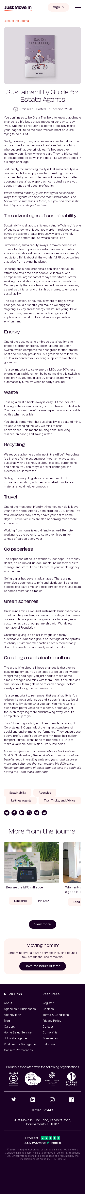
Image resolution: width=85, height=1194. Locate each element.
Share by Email (44, 813)
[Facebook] (71, 1099)
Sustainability (17, 792)
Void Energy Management (21, 1044)
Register (48, 1003)
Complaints (50, 1032)
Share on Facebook (14, 813)
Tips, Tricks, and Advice (60, 800)
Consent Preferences (18, 1050)
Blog (7, 1020)
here (44, 205)
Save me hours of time (42, 966)
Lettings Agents (21, 800)
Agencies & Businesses (20, 1009)
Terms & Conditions (55, 1015)
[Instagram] (52, 1099)
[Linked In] (33, 1099)
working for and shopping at (22, 281)
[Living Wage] (33, 1078)
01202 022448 (42, 1110)
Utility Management (16, 1038)
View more (42, 924)
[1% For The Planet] (71, 1078)
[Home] (18, 8)
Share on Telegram (37, 813)
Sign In (58, 7)
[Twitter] (13, 1099)
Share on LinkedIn (22, 813)
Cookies (48, 1009)
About (8, 1003)
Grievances (50, 1038)
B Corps (26, 727)
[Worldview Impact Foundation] (52, 1078)
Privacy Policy (51, 1020)
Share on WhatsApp (29, 813)
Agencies (45, 792)
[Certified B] (13, 1078)
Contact (47, 1026)
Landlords (20, 900)
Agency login (13, 1015)
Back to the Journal (16, 21)
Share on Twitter (6, 813)
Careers (9, 1026)
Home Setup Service (18, 1032)
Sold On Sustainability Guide (22, 755)
